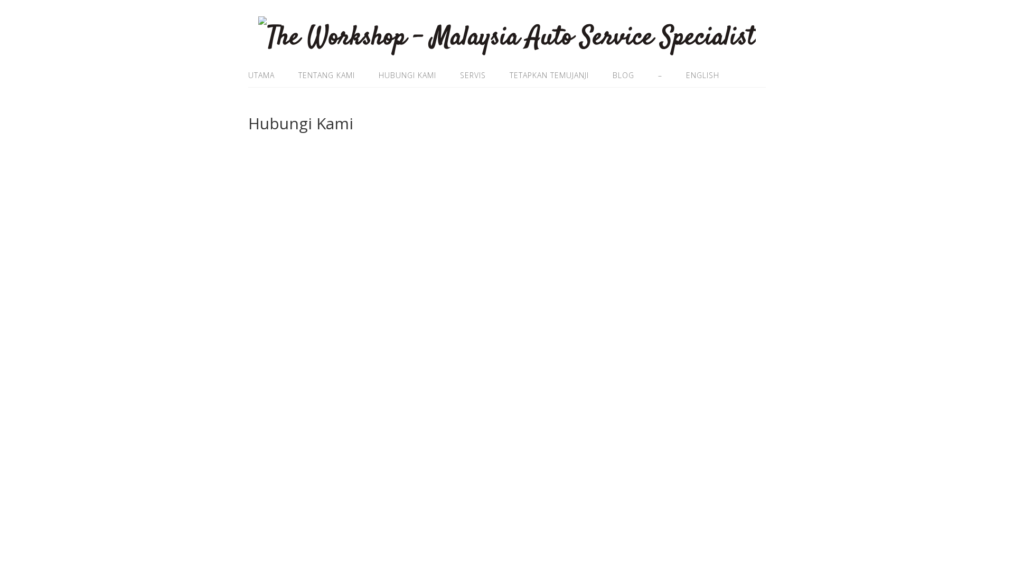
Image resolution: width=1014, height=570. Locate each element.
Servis (473, 75)
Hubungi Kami (407, 75)
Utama (261, 75)
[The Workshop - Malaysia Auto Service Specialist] (507, 37)
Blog (623, 75)
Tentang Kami (326, 75)
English (702, 75)
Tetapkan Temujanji (549, 75)
